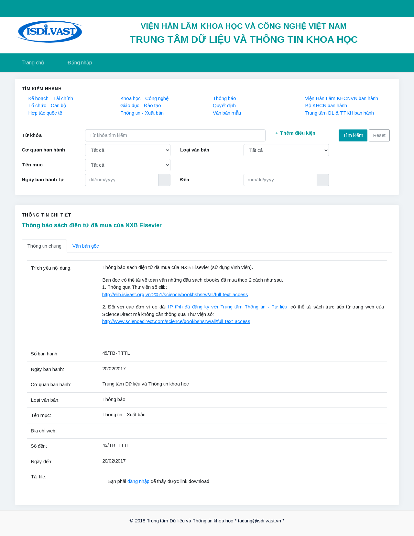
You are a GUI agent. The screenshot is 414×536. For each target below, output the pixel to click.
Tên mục (32, 164)
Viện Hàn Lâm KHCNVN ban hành (341, 98)
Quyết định (224, 105)
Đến (184, 179)
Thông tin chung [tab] (44, 246)
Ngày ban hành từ (43, 179)
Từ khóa (32, 135)
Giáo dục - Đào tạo (140, 105)
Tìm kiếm (353, 135)
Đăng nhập (80, 62)
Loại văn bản (194, 149)
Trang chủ (32, 62)
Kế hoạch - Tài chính (50, 98)
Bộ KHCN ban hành (326, 105)
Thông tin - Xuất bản (142, 113)
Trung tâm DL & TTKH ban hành (339, 113)
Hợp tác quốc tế (45, 113)
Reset (379, 135)
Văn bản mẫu (227, 113)
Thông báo (224, 98)
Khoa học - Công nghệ (144, 98)
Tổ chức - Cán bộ (47, 105)
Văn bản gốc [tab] (85, 246)
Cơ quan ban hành (43, 149)
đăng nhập (139, 481)
